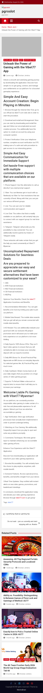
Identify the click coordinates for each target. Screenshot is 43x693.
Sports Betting (29, 60)
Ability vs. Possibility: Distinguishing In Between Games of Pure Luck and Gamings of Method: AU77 (20, 598)
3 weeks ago (10, 604)
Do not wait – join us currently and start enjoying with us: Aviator (22, 522)
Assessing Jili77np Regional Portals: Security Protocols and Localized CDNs (20, 562)
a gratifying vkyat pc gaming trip (18, 514)
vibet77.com (20, 498)
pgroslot (8, 11)
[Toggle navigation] (11, 20)
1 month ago (10, 638)
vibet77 (32, 299)
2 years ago (10, 75)
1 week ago (10, 568)
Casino (15, 60)
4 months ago (10, 674)
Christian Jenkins (24, 75)
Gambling (13, 553)
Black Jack (7, 60)
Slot (21, 60)
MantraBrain (21, 690)
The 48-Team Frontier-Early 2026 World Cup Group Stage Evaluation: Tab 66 (20, 668)
